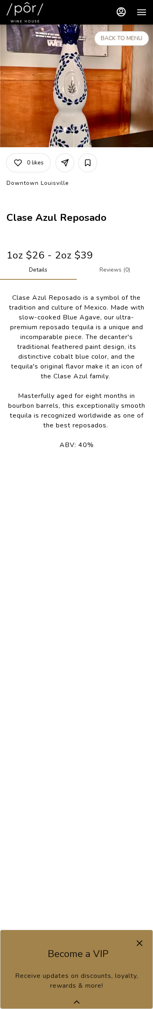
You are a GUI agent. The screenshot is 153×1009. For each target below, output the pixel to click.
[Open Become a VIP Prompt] (77, 1002)
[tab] (38, 270)
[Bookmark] (88, 163)
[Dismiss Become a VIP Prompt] (139, 943)
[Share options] (65, 163)
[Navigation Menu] (142, 12)
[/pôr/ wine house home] (43, 12)
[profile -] (121, 12)
